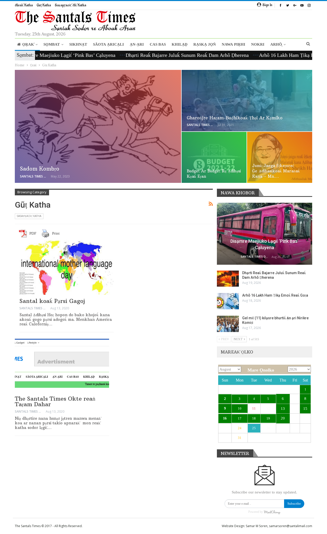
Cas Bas (158, 44)
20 (283, 418)
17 (239, 418)
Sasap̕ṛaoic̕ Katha (29, 216)
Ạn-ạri (137, 44)
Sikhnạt (78, 44)
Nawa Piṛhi (233, 44)
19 (268, 418)
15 (305, 408)
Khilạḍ (180, 44)
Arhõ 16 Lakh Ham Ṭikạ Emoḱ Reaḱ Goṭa (275, 295)
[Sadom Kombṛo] (98, 126)
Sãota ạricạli (108, 44)
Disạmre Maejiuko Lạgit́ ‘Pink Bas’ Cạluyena (51, 55)
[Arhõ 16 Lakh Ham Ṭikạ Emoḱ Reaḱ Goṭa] (228, 301)
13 (283, 408)
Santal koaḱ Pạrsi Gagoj (52, 300)
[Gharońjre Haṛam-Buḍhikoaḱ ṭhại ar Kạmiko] (247, 101)
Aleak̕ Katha (24, 5)
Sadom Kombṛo (39, 168)
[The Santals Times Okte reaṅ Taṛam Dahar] (62, 365)
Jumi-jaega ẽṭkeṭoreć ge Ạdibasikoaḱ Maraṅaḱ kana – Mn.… (276, 171)
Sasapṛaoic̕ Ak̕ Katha (70, 5)
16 (225, 418)
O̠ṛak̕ (28, 44)
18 (254, 418)
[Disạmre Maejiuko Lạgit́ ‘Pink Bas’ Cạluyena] (264, 233)
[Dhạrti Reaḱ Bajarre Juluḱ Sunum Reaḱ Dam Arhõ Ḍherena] (228, 279)
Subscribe (294, 503)
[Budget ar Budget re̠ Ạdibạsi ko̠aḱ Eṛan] (214, 157)
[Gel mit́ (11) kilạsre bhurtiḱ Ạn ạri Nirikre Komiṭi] (228, 324)
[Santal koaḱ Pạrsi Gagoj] (66, 267)
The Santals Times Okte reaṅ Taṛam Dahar (55, 401)
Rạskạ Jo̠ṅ (204, 44)
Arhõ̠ (276, 44)
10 (239, 408)
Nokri (257, 44)
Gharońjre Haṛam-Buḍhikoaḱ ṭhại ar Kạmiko (235, 118)
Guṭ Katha (44, 5)
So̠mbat (51, 44)
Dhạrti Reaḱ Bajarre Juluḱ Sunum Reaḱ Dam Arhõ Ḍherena (170, 55)
